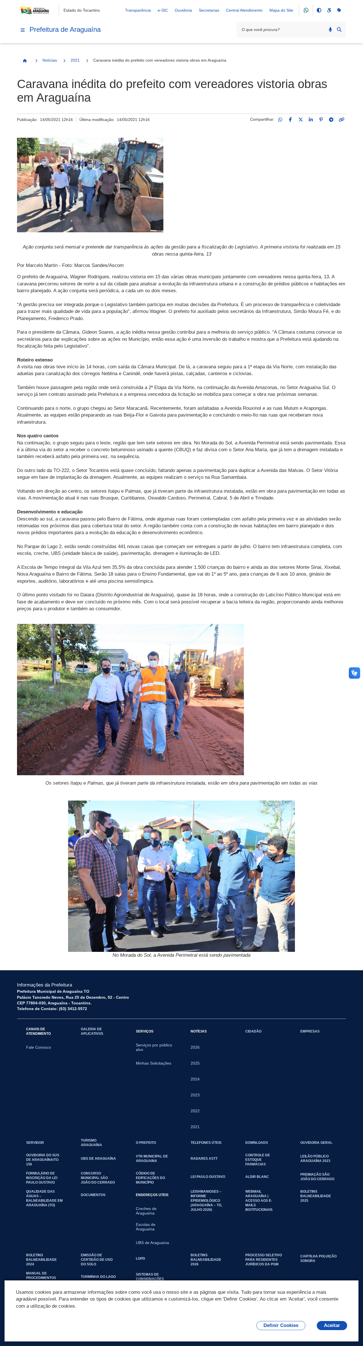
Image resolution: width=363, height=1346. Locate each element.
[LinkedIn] (310, 119)
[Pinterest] (321, 119)
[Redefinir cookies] (339, 10)
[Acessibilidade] (329, 10)
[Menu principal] (22, 30)
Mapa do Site (281, 10)
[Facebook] (290, 119)
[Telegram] (331, 119)
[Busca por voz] (330, 29)
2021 (75, 60)
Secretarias (209, 10)
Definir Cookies (280, 1325)
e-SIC (163, 10)
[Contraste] (318, 10)
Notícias (50, 60)
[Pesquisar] (339, 29)
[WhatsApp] (280, 119)
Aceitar (332, 1325)
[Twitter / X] (300, 119)
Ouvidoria (183, 10)
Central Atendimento (244, 10)
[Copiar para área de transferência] (341, 119)
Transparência (138, 10)
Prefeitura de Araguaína (65, 29)
